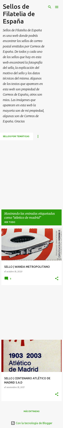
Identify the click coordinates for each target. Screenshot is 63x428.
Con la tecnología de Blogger (33, 423)
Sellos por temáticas (16, 136)
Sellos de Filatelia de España (19, 14)
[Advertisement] (31, 171)
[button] (57, 278)
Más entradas (32, 411)
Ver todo (9, 222)
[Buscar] (50, 7)
